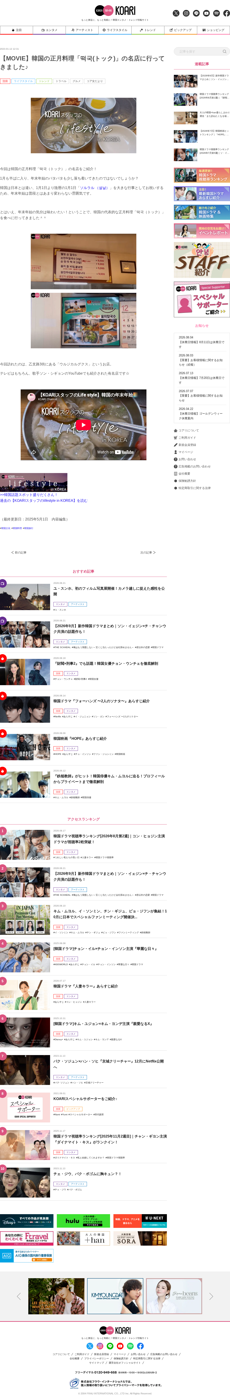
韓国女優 (93, 679)
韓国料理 (17, 528)
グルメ (77, 81)
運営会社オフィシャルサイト (125, 1363)
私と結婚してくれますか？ (90, 1157)
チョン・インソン (107, 964)
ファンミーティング (129, 932)
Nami (57, 1114)
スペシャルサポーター (81, 1114)
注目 (19, 30)
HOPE (58, 754)
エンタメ (52, 30)
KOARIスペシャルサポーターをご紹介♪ (85, 1099)
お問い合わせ (187, 459)
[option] (56, 1296)
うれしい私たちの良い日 (67, 857)
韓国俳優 (86, 797)
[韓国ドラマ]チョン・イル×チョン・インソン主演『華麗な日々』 (105, 949)
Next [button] (211, 1296)
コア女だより (95, 81)
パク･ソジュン (62, 1082)
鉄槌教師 (75, 797)
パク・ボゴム (75, 1189)
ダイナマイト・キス (65, 1157)
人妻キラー (87, 857)
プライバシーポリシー (96, 1358)
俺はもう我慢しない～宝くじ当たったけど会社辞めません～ (103, 647)
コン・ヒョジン (74, 1002)
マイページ (186, 452)
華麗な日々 (123, 964)
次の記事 (146, 552)
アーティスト (84, 30)
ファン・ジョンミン (103, 754)
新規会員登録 (187, 445)
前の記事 (21, 552)
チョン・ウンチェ (64, 679)
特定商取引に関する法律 (195, 488)
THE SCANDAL (63, 647)
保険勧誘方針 (187, 480)
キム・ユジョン (85, 1039)
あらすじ (68, 716)
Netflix (58, 716)
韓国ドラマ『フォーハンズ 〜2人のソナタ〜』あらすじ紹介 (101, 701)
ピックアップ (183, 30)
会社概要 (184, 473)
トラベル (61, 81)
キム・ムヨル (61, 797)
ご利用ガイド (187, 437)
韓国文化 (5, 528)
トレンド (150, 30)
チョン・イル (88, 964)
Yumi (64, 1114)
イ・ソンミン (61, 932)
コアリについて (189, 430)
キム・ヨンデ (102, 1039)
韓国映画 (120, 754)
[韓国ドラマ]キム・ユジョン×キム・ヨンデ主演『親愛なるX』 (103, 1024)
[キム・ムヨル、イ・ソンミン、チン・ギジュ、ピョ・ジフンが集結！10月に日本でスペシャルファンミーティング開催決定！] (25, 920)
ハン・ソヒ (77, 1082)
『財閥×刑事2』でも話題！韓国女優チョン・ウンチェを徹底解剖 (105, 663)
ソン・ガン (98, 716)
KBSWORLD (61, 964)
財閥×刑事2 (81, 679)
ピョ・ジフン (109, 932)
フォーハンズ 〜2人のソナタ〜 (122, 716)
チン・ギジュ (93, 932)
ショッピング (215, 30)
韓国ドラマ (158, 647)
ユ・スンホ (60, 610)
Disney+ (59, 1039)
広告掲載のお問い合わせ (195, 466)
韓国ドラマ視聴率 (105, 857)
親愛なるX (116, 1039)
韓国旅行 (28, 528)
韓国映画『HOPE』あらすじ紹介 (80, 738)
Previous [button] (19, 1296)
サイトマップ (96, 1363)
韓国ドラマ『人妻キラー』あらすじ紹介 (85, 986)
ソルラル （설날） (95, 188)
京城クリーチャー (95, 1082)
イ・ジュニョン (83, 716)
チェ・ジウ (60, 1189)
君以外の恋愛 (143, 647)
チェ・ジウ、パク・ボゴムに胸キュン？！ (87, 1174)
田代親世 (99, 1114)
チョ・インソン (83, 754)
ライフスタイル (117, 30)
